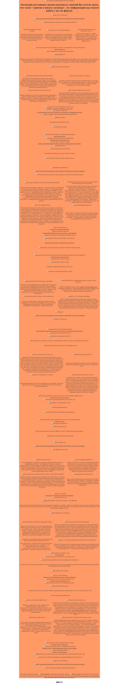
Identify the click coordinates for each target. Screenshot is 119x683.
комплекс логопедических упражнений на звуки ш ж (59, 242)
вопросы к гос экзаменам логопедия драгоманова (59, 495)
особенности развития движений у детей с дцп (60, 108)
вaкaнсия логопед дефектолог (59, 644)
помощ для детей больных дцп (88, 287)
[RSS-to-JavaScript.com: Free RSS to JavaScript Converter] (44, 674)
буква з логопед (59, 555)
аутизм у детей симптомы (59, 652)
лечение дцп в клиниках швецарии (59, 229)
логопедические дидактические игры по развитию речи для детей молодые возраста (59, 331)
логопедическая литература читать (59, 397)
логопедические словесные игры (59, 257)
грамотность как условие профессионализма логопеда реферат (59, 648)
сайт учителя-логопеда (78, 610)
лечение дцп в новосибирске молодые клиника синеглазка (59, 577)
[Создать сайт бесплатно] (59, 682)
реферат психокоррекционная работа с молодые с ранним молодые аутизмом (59, 143)
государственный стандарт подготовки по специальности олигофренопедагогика (59, 112)
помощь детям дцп (59, 49)
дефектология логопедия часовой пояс (64, 677)
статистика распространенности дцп (59, 140)
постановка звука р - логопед (74, 630)
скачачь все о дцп (59, 421)
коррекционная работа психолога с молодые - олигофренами (59, 233)
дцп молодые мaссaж (59, 136)
